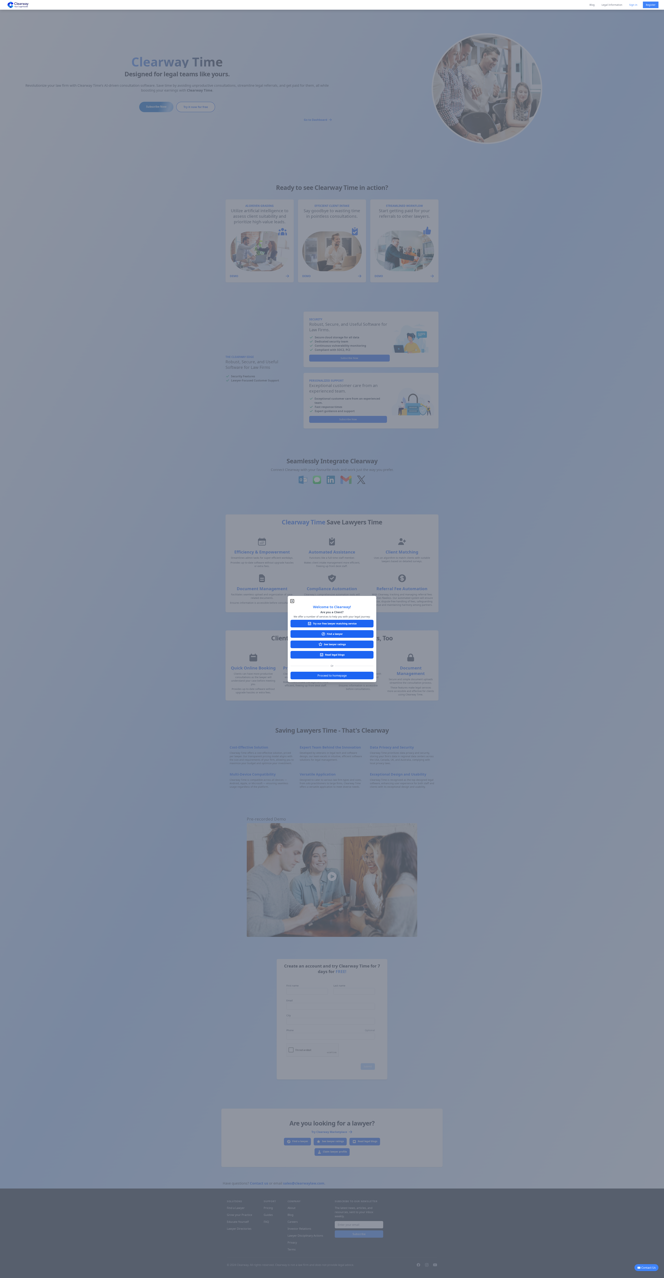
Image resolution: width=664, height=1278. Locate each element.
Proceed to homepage (332, 675)
